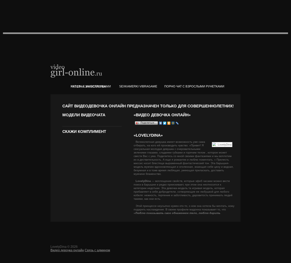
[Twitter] (165, 123)
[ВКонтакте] (161, 123)
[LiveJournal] (177, 123)
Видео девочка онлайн (76, 71)
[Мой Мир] (173, 123)
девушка (160, 141)
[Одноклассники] (169, 123)
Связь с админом (97, 250)
